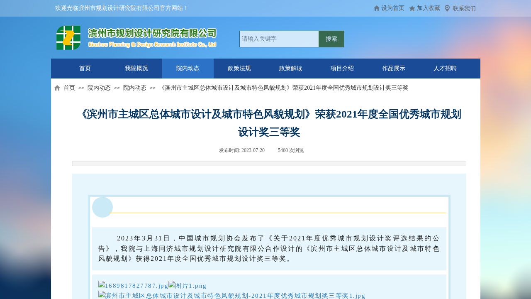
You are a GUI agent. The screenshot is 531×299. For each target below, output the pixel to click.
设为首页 (392, 8)
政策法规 (239, 68)
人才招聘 (445, 68)
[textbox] (279, 39)
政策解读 (290, 68)
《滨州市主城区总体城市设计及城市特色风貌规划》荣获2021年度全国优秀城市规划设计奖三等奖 (284, 88)
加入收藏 (428, 8)
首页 (85, 68)
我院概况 (136, 68)
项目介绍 (342, 68)
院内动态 (188, 68)
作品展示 (393, 68)
